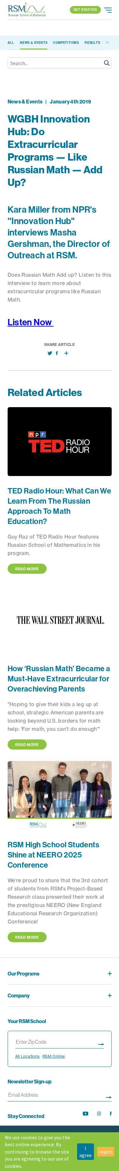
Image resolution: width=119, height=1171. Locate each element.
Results (92, 43)
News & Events (33, 43)
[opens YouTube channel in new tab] (85, 1113)
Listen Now (31, 321)
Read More (27, 568)
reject (105, 1151)
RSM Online (54, 1056)
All (11, 43)
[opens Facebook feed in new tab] (111, 1113)
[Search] (106, 63)
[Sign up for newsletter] (109, 1096)
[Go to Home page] (27, 10)
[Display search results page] (101, 1043)
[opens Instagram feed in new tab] (99, 1113)
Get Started (85, 10)
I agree (85, 1151)
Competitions (66, 43)
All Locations (27, 1056)
